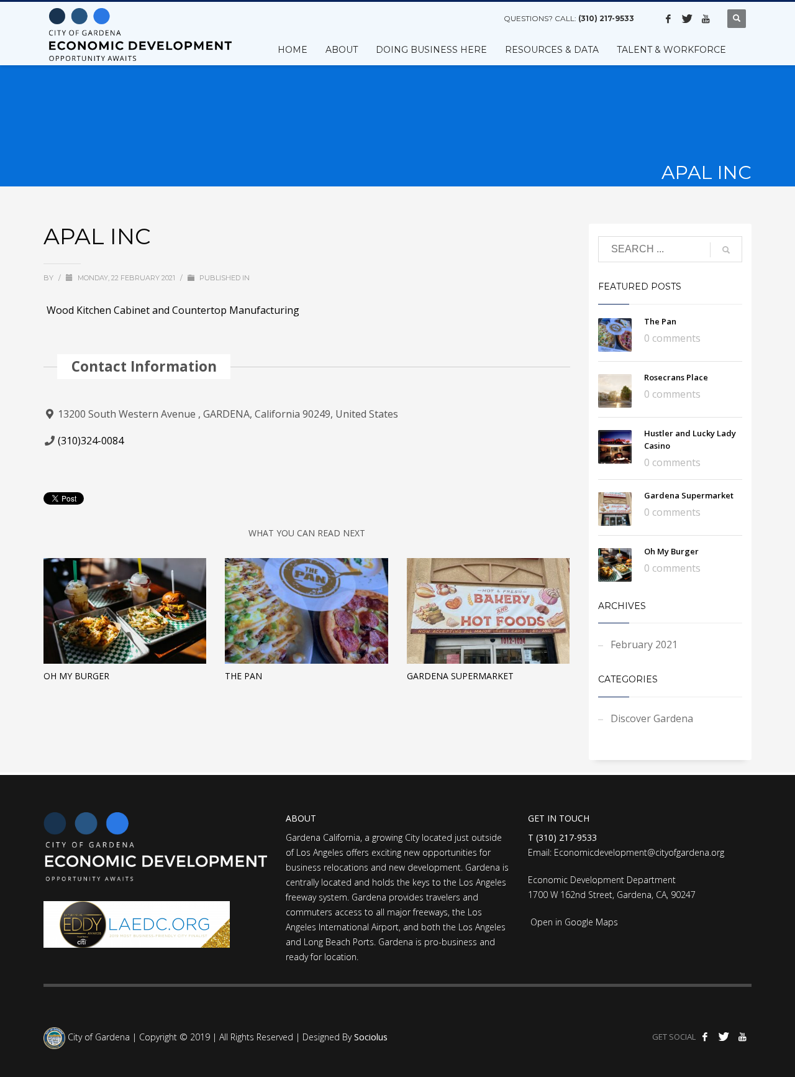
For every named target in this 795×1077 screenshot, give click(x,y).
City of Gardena (97, 1037)
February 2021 (644, 644)
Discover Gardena (652, 718)
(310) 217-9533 (606, 18)
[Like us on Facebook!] (668, 18)
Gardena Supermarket (460, 676)
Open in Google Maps (573, 922)
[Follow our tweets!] (687, 18)
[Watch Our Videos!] (705, 18)
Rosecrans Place (676, 377)
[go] (726, 250)
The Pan (243, 676)
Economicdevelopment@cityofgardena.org (639, 852)
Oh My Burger (76, 676)
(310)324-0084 (91, 440)
